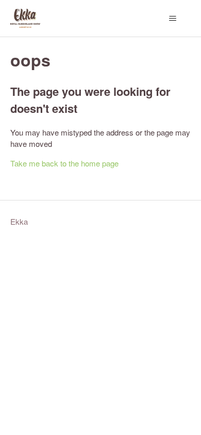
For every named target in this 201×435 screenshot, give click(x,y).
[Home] (25, 18)
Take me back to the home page (64, 163)
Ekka (19, 221)
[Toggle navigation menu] (173, 18)
